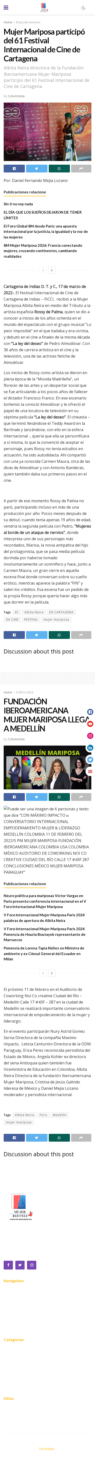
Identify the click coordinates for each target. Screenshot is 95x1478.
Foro (43, 1115)
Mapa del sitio (15, 1408)
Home (8, 22)
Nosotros (12, 1290)
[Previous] (43, 270)
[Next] (52, 270)
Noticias (10, 1319)
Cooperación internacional (25, 1371)
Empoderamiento (28, 22)
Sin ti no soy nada (18, 204)
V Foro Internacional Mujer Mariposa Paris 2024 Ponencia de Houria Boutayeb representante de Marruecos (45, 934)
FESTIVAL (31, 619)
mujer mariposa (56, 619)
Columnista (16, 96)
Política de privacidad (21, 1415)
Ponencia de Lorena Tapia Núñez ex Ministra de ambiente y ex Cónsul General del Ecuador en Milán (44, 953)
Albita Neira (34, 612)
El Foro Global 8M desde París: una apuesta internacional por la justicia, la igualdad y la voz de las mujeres (46, 231)
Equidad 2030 (15, 1356)
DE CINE (12, 619)
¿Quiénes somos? (18, 1298)
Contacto (11, 1327)
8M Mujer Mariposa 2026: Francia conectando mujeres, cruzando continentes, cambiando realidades (43, 250)
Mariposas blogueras (21, 1385)
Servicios (11, 1305)
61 (17, 612)
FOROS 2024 (24, 692)
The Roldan (46, 1449)
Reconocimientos (18, 1312)
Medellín (59, 1115)
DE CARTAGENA (61, 612)
